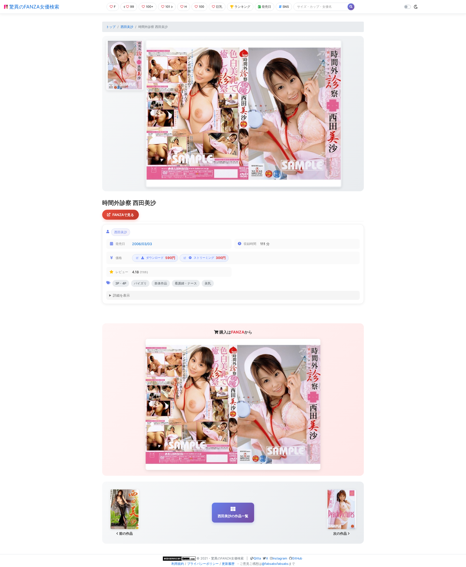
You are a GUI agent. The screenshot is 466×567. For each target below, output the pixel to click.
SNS (286, 6)
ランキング (242, 6)
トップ (111, 27)
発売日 (266, 6)
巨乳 (219, 6)
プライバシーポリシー (203, 564)
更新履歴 (228, 564)
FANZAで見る (123, 215)
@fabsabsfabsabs (275, 564)
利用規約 (177, 564)
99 (132, 6)
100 (201, 6)
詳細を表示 (121, 295)
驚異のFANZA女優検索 (33, 7)
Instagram (280, 558)
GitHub (297, 558)
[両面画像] (244, 113)
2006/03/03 (142, 244)
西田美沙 (127, 27)
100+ (149, 6)
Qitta (257, 558)
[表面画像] (125, 65)
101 (167, 6)
